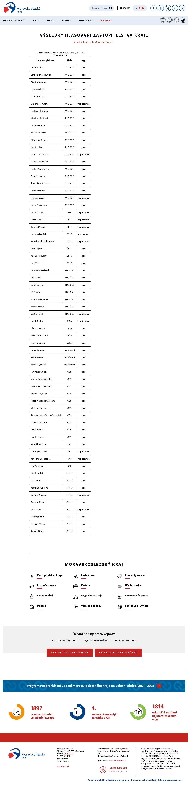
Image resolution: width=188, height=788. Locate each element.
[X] (168, 8)
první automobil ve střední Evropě (42, 712)
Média (66, 20)
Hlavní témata (14, 20)
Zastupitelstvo (101, 42)
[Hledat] (111, 8)
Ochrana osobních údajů (143, 780)
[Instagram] (182, 8)
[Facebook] (153, 8)
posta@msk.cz (122, 748)
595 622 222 (68, 753)
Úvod (77, 42)
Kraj (36, 20)
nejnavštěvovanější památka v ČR (104, 712)
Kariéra (107, 20)
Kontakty (86, 20)
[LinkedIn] (175, 8)
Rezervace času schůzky (118, 653)
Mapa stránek (94, 780)
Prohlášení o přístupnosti (116, 780)
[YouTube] (161, 8)
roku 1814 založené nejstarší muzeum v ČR (164, 712)
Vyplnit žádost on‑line (70, 653)
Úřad (51, 20)
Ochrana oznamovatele (170, 780)
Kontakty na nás (63, 766)
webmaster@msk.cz (117, 760)
